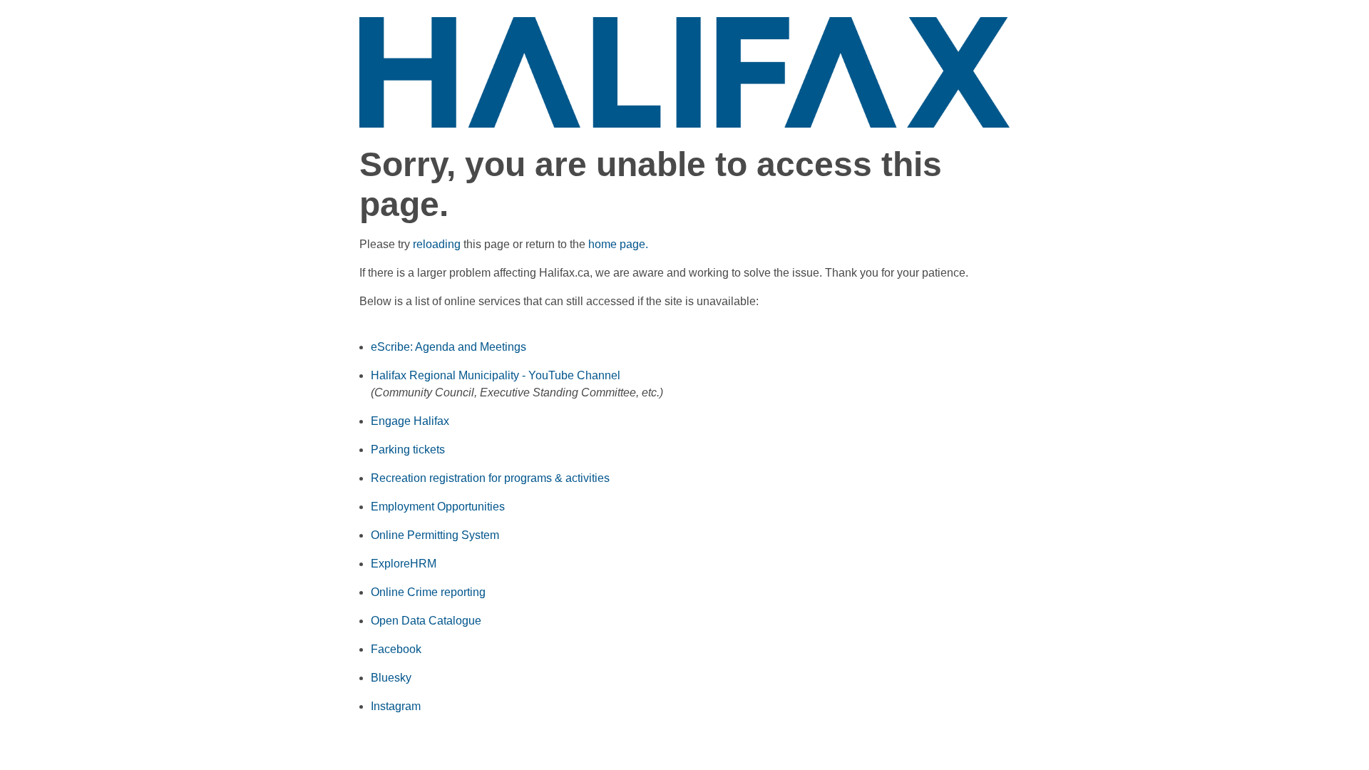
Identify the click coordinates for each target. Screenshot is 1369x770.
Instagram (396, 706)
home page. (618, 244)
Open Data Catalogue (426, 621)
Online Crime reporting (428, 592)
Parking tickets (408, 449)
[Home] (684, 72)
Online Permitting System (435, 535)
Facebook (396, 649)
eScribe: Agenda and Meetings (448, 347)
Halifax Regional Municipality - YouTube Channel (495, 375)
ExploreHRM (403, 564)
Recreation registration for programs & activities (490, 478)
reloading (437, 244)
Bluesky (391, 678)
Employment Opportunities (438, 506)
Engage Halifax (410, 421)
